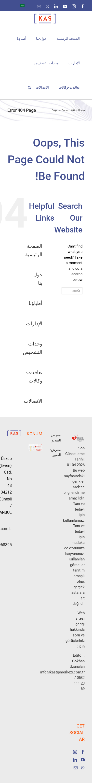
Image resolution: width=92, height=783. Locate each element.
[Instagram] (75, 752)
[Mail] (76, 768)
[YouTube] (83, 760)
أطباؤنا (35, 303)
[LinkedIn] (75, 760)
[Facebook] (83, 752)
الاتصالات (33, 401)
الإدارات (34, 323)
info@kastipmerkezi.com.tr (9, 528)
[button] (29, 87)
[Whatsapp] (83, 768)
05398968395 (9, 544)
